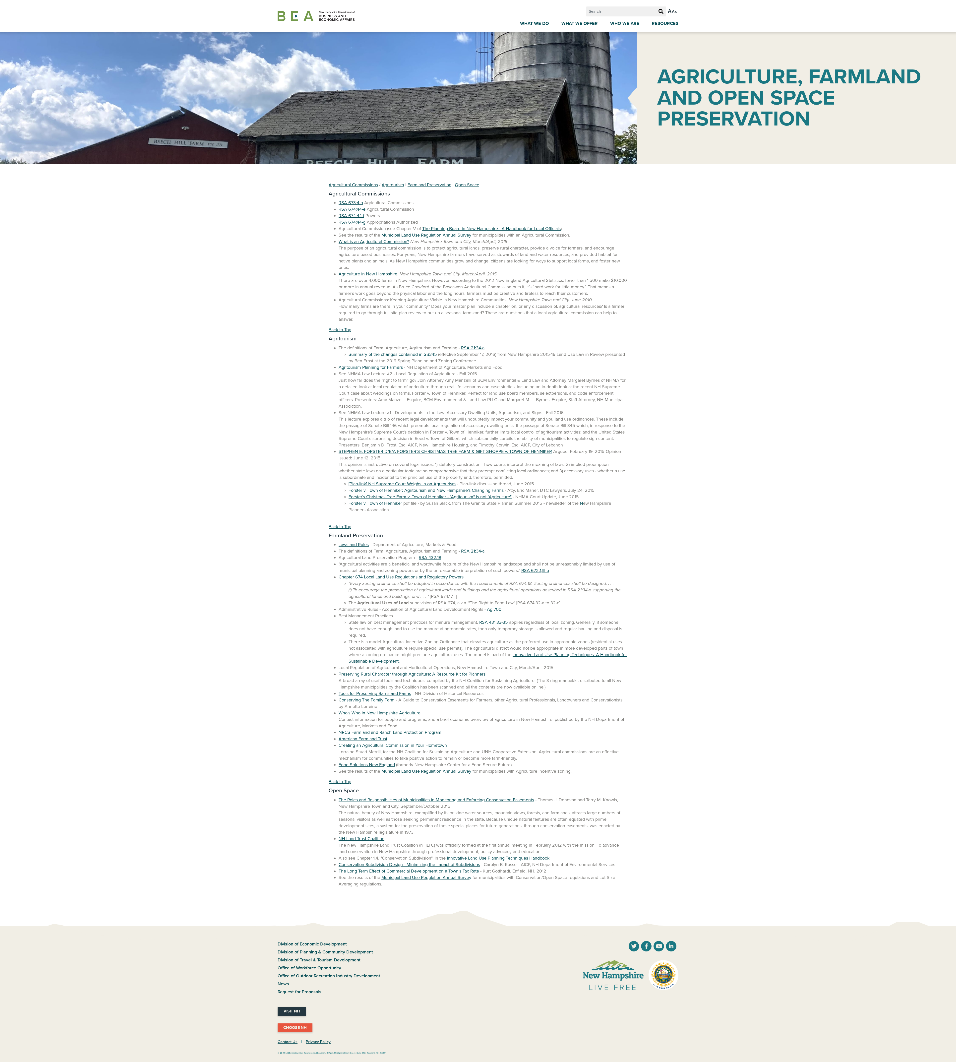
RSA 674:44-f (351, 215)
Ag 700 (494, 609)
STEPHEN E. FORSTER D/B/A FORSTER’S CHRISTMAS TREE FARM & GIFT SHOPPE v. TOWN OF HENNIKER (445, 451)
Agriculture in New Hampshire (368, 274)
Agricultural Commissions (353, 184)
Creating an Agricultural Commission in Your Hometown (393, 745)
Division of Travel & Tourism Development (319, 960)
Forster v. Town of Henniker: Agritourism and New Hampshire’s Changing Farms (426, 490)
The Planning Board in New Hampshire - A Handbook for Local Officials (491, 228)
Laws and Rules (354, 544)
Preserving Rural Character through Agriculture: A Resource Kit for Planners (412, 674)
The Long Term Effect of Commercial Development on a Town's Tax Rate (409, 871)
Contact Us (288, 1041)
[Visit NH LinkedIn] (671, 946)
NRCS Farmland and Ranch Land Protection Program (390, 732)
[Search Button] (660, 11)
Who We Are (624, 23)
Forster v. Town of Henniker (375, 503)
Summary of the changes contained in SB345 (393, 354)
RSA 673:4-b (351, 202)
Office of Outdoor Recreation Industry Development (329, 976)
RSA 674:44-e (352, 209)
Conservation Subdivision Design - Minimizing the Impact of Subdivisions (409, 864)
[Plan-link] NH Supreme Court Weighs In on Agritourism (402, 484)
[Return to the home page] (316, 16)
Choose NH (295, 1027)
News (283, 984)
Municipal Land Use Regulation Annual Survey (426, 235)
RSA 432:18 (430, 557)
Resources (665, 23)
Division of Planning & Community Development (325, 952)
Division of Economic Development (312, 944)
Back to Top (340, 329)
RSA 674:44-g (352, 222)
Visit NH (292, 1011)
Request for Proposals (299, 992)
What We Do (534, 23)
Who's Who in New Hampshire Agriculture (379, 713)
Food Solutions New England (367, 764)
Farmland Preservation (429, 184)
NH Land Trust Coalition (361, 838)
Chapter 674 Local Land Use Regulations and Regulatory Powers (401, 577)
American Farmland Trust (363, 739)
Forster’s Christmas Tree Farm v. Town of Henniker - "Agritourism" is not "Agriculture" (430, 497)
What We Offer (579, 23)
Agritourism (393, 184)
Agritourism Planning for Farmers (371, 367)
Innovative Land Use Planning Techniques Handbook (498, 858)
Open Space (467, 184)
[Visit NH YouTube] (634, 946)
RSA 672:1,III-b (535, 570)
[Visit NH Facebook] (646, 946)
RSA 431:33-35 (493, 622)
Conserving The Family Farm (367, 700)
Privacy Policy (318, 1041)
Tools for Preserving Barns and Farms (375, 693)
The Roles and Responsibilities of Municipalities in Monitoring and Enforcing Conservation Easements (436, 800)
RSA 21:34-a (472, 348)
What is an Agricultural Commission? (374, 241)
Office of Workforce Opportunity (309, 968)
